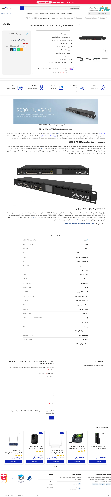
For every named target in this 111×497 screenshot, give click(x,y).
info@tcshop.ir (73, 489)
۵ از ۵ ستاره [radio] (37, 373)
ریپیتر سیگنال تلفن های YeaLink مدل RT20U (98, 447)
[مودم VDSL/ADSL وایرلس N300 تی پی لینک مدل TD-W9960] (13, 440)
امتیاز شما (50, 373)
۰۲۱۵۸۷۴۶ (75, 484)
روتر (71, 125)
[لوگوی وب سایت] (99, 8)
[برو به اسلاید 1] (56, 466)
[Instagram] (11, 49)
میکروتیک (78, 18)
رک (33, 217)
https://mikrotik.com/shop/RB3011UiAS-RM (79, 224)
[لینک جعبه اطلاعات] (53, 71)
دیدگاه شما (50, 376)
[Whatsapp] (18, 49)
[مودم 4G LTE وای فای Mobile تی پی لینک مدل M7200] (34, 438)
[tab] (55, 234)
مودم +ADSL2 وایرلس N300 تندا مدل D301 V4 (56, 452)
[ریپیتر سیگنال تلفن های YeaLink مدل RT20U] (97, 438)
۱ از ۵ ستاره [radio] (44, 373)
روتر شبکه (102, 133)
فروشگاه (102, 18)
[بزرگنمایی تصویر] (105, 51)
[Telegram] (14, 49)
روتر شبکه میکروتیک (66, 18)
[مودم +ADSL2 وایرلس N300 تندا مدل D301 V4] (55, 440)
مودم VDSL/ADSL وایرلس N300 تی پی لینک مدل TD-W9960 (13, 453)
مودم (42, 148)
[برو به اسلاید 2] (54, 466)
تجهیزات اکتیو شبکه (90, 18)
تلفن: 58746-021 (6, 13)
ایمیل (51, 403)
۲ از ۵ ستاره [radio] (42, 373)
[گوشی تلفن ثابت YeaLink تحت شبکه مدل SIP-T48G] (76, 438)
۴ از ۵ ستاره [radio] (39, 373)
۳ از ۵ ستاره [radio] (40, 373)
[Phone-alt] (21, 49)
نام (52, 396)
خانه (108, 18)
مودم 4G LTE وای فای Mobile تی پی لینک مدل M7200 (35, 448)
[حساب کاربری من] (10, 8)
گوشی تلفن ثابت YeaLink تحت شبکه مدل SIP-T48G (77, 447)
